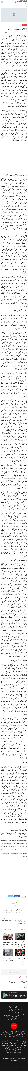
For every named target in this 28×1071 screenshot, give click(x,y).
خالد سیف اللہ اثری (17, 1009)
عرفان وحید (17, 1012)
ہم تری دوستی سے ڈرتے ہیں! (6, 919)
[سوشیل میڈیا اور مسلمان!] (20, 952)
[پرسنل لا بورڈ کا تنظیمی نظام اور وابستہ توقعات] (8, 952)
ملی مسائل (24, 25)
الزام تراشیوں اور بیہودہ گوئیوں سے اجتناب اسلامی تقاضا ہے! (20, 921)
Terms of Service (14, 1060)
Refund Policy (6, 1058)
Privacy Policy (13, 1058)
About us (23, 1058)
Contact (18, 1058)
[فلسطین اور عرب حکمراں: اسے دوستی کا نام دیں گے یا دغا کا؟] (20, 936)
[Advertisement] (14, 157)
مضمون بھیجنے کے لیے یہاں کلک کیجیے (18, 982)
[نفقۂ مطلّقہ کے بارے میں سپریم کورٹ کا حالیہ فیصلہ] (8, 936)
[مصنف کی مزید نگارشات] (14, 904)
